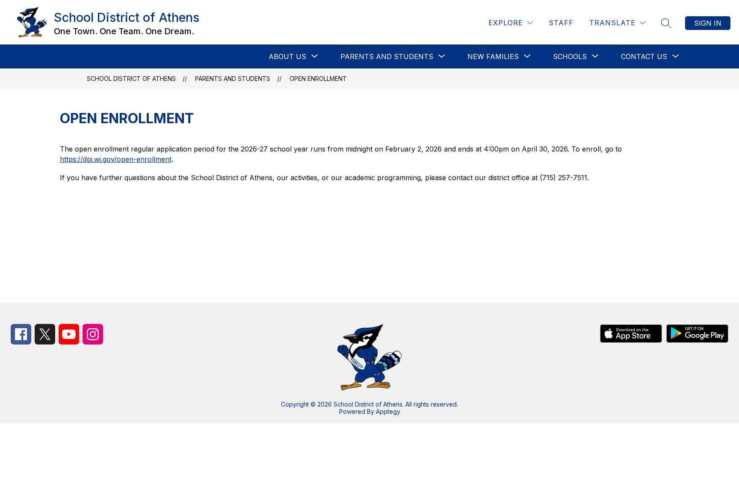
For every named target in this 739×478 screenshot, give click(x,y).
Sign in (707, 23)
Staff (561, 22)
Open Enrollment (318, 78)
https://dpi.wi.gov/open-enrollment (115, 159)
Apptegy (388, 411)
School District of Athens (131, 78)
